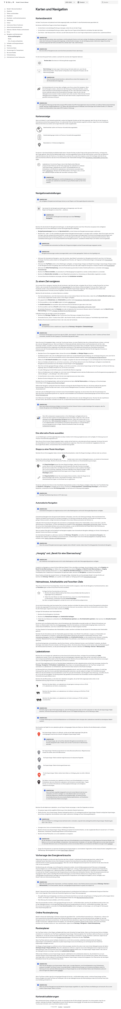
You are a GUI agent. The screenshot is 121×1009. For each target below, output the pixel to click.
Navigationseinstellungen (63, 937)
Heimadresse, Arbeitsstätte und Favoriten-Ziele (87, 300)
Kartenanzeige (62, 625)
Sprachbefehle (66, 287)
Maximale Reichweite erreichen (85, 897)
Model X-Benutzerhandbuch (14, 9)
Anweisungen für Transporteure (15, 50)
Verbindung (10, 20)
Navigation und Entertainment (14, 34)
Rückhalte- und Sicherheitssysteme (16, 18)
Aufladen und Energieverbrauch (15, 43)
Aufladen (110, 843)
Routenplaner (110, 265)
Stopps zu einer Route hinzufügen (55, 383)
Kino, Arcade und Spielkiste (15, 41)
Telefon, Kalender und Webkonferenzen (55, 538)
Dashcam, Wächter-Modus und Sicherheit (18, 29)
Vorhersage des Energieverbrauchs (97, 357)
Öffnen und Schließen (12, 13)
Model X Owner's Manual (22, 2)
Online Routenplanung (41, 395)
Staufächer (10, 15)
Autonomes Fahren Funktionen (15, 25)
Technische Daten (11, 48)
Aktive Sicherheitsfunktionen (14, 27)
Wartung (9, 45)
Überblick (9, 11)
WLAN (79, 1002)
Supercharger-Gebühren (67, 850)
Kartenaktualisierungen (90, 576)
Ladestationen (49, 170)
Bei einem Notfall (11, 52)
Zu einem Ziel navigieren (56, 862)
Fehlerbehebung (11, 55)
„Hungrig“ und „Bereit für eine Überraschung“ (64, 310)
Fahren (8, 22)
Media (9, 38)
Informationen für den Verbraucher (16, 57)
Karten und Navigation (14, 36)
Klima (8, 32)
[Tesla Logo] (9, 2)
